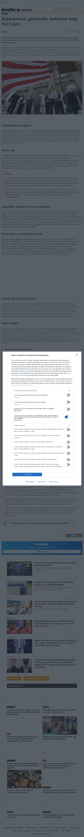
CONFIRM (27, 474)
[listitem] (42, 390)
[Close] (77, 355)
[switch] (67, 395)
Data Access (42, 482)
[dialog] (42, 418)
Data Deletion (30, 482)
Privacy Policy (53, 482)
